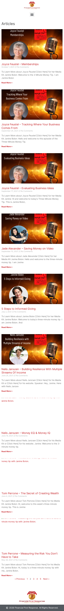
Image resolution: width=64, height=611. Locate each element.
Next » (46, 579)
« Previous (20, 579)
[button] (32, 14)
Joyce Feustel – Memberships (20, 64)
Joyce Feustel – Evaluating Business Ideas (27, 188)
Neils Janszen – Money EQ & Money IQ (25, 432)
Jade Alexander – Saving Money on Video (27, 248)
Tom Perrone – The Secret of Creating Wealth (30, 493)
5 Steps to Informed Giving (18, 308)
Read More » (7, 83)
